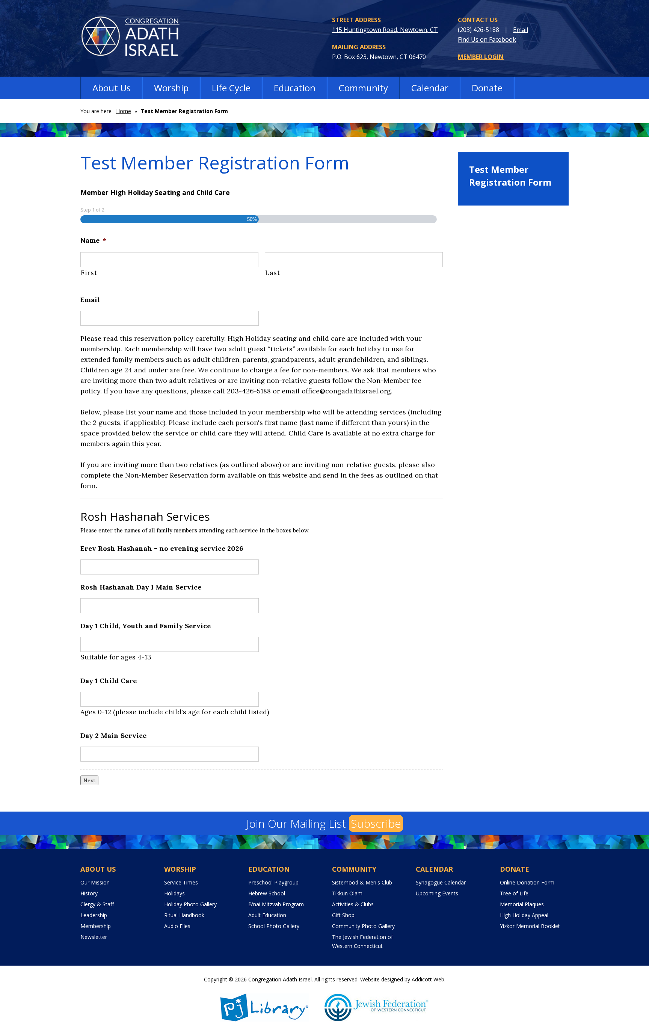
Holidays (174, 893)
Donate (487, 88)
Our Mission (95, 882)
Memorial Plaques (522, 904)
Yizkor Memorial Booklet (530, 926)
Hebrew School (266, 893)
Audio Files (177, 926)
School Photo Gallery (273, 926)
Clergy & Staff (97, 904)
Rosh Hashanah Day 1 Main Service (140, 587)
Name (93, 240)
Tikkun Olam (347, 893)
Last (272, 272)
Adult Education (267, 915)
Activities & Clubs (353, 904)
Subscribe (376, 823)
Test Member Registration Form (510, 175)
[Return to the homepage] (135, 38)
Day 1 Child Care (108, 680)
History (89, 893)
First (89, 272)
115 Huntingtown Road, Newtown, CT (385, 30)
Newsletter (93, 936)
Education (294, 88)
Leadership (93, 915)
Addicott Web (428, 979)
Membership (95, 926)
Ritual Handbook (184, 915)
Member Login (481, 57)
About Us (111, 88)
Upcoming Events (437, 893)
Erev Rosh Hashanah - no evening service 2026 (161, 548)
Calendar (429, 88)
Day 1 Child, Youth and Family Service (145, 625)
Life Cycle (231, 88)
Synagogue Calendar (441, 882)
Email (520, 30)
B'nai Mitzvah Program (276, 904)
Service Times (181, 882)
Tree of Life (514, 893)
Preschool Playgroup (273, 882)
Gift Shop (343, 915)
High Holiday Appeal (524, 915)
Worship (171, 88)
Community (363, 88)
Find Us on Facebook (487, 39)
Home (123, 111)
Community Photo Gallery (363, 926)
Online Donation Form (527, 882)
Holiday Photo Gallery (190, 904)
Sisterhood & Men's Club (362, 882)
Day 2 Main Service (113, 735)
